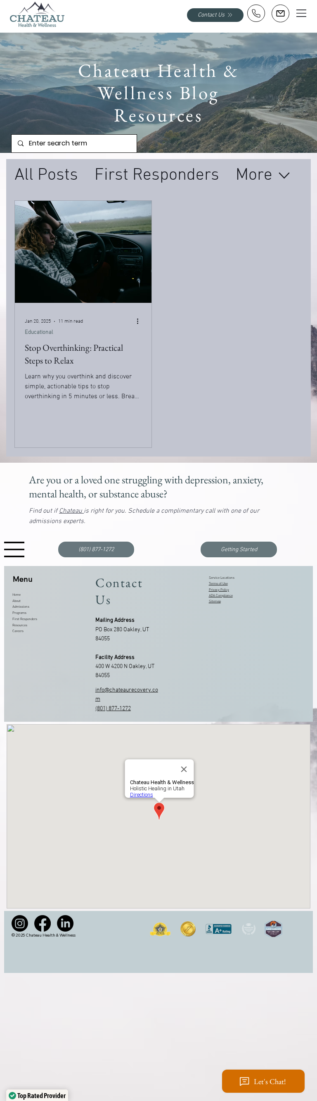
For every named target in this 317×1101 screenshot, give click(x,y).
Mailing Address (115, 620)
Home (16, 595)
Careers (18, 631)
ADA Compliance (221, 596)
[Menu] (301, 13)
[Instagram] (20, 923)
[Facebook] (42, 923)
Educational (39, 332)
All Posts (46, 175)
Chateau (71, 511)
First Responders (157, 175)
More (254, 175)
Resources (19, 625)
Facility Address (115, 657)
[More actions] (140, 321)
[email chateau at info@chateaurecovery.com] (280, 13)
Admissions (20, 607)
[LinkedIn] (65, 923)
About (16, 601)
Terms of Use (218, 584)
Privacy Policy (219, 590)
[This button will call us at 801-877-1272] (256, 13)
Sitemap (215, 601)
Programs (19, 613)
